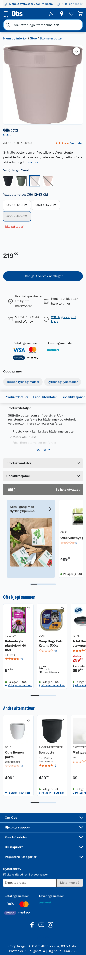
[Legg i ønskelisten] (76, 51)
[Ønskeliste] (71, 13)
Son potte (46, 752)
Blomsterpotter (51, 38)
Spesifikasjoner (73, 397)
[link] (69, 143)
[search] (8, 25)
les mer (32, 162)
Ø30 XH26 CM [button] (16, 205)
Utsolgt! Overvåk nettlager (43, 276)
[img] (18, 659)
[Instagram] (51, 925)
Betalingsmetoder (26, 343)
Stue (33, 38)
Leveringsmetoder (60, 343)
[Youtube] (41, 925)
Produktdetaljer (16, 397)
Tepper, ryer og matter (22, 382)
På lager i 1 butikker (19, 792)
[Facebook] (32, 925)
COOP (42, 635)
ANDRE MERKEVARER (51, 747)
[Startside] (28, 13)
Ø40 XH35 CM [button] (45, 205)
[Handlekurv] (80, 13)
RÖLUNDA (10, 635)
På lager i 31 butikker (53, 685)
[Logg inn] (51, 13)
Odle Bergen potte (14, 755)
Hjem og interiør (15, 38)
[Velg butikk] (61, 13)
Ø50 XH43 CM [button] (16, 216)
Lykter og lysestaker (62, 382)
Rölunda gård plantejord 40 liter (15, 645)
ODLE (7, 135)
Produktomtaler (45, 397)
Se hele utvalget (67, 489)
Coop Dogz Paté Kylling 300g (51, 643)
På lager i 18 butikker (20, 685)
